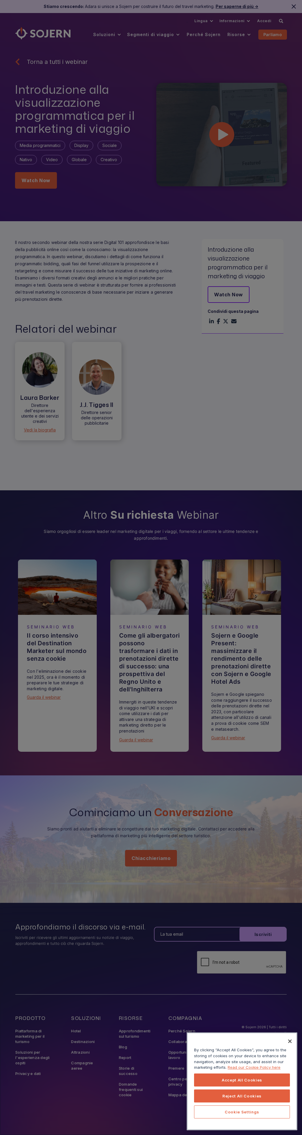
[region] (242, 1081)
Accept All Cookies (242, 1080)
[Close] (289, 1041)
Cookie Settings (242, 1112)
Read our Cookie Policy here (254, 1067)
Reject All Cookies (242, 1096)
